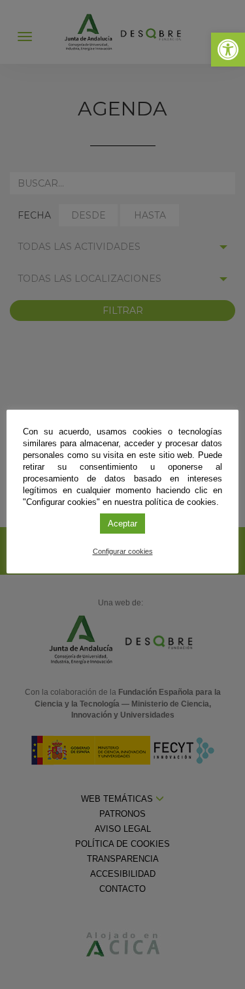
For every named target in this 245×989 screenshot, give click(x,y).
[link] (228, 50)
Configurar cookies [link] (123, 551)
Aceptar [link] (122, 523)
